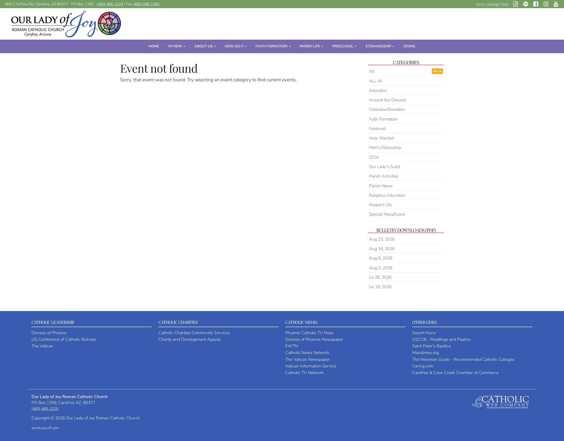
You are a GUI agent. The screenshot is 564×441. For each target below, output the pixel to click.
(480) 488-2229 (109, 4)
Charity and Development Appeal (189, 339)
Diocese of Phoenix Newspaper (314, 339)
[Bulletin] (515, 4)
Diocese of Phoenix (49, 333)
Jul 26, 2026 (380, 277)
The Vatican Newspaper (307, 359)
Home (153, 46)
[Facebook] (535, 4)
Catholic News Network (307, 353)
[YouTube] (556, 4)
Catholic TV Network (304, 373)
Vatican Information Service (310, 366)
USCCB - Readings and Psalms (441, 339)
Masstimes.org (425, 353)
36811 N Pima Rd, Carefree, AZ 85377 (36, 4)
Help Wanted (381, 138)
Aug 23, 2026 (382, 239)
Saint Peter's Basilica (431, 346)
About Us (203, 46)
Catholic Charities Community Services (194, 333)
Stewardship (378, 46)
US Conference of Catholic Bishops (64, 339)
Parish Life (310, 46)
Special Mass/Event (387, 214)
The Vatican (42, 346)
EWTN (291, 346)
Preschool (343, 46)
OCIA (374, 157)
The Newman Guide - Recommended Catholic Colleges (463, 359)
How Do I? (234, 46)
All (371, 71)
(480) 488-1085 (146, 4)
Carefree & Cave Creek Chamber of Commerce (455, 373)
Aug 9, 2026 (380, 258)
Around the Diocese (387, 100)
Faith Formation (272, 46)
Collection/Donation (387, 109)
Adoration (378, 90)
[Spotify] (525, 4)
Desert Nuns (424, 333)
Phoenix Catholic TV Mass (309, 333)
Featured (377, 129)
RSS (436, 71)
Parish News (381, 186)
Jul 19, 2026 (380, 287)
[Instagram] (545, 4)
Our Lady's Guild (384, 167)
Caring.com (422, 366)
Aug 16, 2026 (382, 249)
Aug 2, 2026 (380, 268)
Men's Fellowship (385, 147)
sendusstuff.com (45, 427)
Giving (409, 46)
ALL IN (375, 81)
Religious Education (387, 195)
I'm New (175, 46)
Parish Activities (384, 176)
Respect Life (380, 205)
